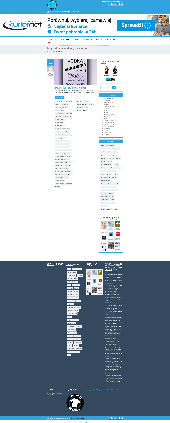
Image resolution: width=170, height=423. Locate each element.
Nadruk (57, 153)
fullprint (110, 152)
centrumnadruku (105, 148)
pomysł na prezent (105, 177)
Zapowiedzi (106, 134)
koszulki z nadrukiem (106, 164)
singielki (57, 171)
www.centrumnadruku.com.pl (77, 418)
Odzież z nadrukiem (109, 114)
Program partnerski (109, 120)
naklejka (69, 153)
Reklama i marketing (82, 110)
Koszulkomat (109, 273)
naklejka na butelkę (60, 156)
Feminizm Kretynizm (111, 314)
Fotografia (106, 104)
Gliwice (67, 131)
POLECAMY (107, 39)
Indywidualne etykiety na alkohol (70, 88)
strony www (104, 193)
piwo (70, 156)
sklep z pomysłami (105, 190)
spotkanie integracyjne (66, 171)
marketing (116, 164)
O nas (61, 39)
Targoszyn (111, 193)
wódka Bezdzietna (59, 183)
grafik (114, 155)
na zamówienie (112, 171)
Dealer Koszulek (111, 389)
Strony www (107, 128)
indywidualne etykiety (66, 135)
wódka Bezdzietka (59, 180)
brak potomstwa (59, 110)
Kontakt (115, 39)
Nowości (91, 104)
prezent (114, 177)
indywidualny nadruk (60, 138)
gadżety (103, 155)
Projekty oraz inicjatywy (110, 124)
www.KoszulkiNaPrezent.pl (111, 219)
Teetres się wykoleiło (111, 293)
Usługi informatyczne (109, 132)
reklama (66, 168)
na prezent (103, 171)
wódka (67, 177)
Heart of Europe (110, 335)
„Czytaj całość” (60, 97)
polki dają (57, 159)
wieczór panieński (59, 177)
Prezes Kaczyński (59, 165)
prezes (71, 162)
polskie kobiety (65, 159)
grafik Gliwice (104, 158)
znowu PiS (57, 186)
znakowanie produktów (106, 209)
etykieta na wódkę (59, 119)
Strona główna (52, 39)
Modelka (106, 110)
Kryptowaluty (107, 108)
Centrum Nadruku (59, 113)
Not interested (109, 283)
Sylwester (57, 174)
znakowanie (104, 206)
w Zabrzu (111, 196)
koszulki (110, 161)
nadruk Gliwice (110, 167)
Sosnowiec (114, 190)
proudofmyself (114, 183)
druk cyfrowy (58, 116)
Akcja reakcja (68, 101)
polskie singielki (59, 162)
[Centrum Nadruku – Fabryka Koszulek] (65, 5)
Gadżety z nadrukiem (82, 104)
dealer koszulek (115, 148)
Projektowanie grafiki (82, 107)
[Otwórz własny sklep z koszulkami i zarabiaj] (75, 402)
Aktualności (86, 101)
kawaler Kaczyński (59, 144)
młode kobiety (58, 147)
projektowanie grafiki (106, 180)
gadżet (68, 128)
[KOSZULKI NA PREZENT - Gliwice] (110, 235)
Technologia (107, 130)
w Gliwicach (104, 196)
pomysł (66, 162)
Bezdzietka (58, 107)
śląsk (116, 209)
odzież (102, 174)
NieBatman (108, 356)
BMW (102, 145)
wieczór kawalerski (66, 174)
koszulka (103, 161)
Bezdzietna (65, 107)
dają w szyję (69, 113)
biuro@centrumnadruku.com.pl (113, 1)
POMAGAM (109, 174)
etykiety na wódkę (59, 125)
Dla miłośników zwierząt (112, 364)
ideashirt (57, 135)
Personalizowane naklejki (112, 346)
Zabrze (112, 199)
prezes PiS (67, 165)
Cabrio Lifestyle (110, 374)
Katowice (112, 158)
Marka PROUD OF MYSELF (72, 39)
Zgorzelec (103, 202)
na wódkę (69, 150)
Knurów (118, 158)
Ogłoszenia (106, 116)
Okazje (105, 118)
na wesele (62, 150)
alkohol (57, 104)
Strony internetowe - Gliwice (85, 422)
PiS (67, 156)
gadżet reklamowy (59, 131)
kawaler (68, 141)
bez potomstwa (64, 104)
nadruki (118, 167)
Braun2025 (108, 302)
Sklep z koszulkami (87, 39)
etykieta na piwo (67, 116)
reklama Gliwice (111, 187)
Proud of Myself (59, 168)
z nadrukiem (69, 183)
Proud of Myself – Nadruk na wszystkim (94, 390)
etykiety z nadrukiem (60, 128)
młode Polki (66, 147)
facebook (103, 152)
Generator (99, 39)
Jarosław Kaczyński (60, 141)
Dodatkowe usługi (108, 102)
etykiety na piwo (59, 122)
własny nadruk (104, 199)
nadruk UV (63, 153)
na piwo (57, 150)
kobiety (67, 144)
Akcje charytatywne (108, 98)
